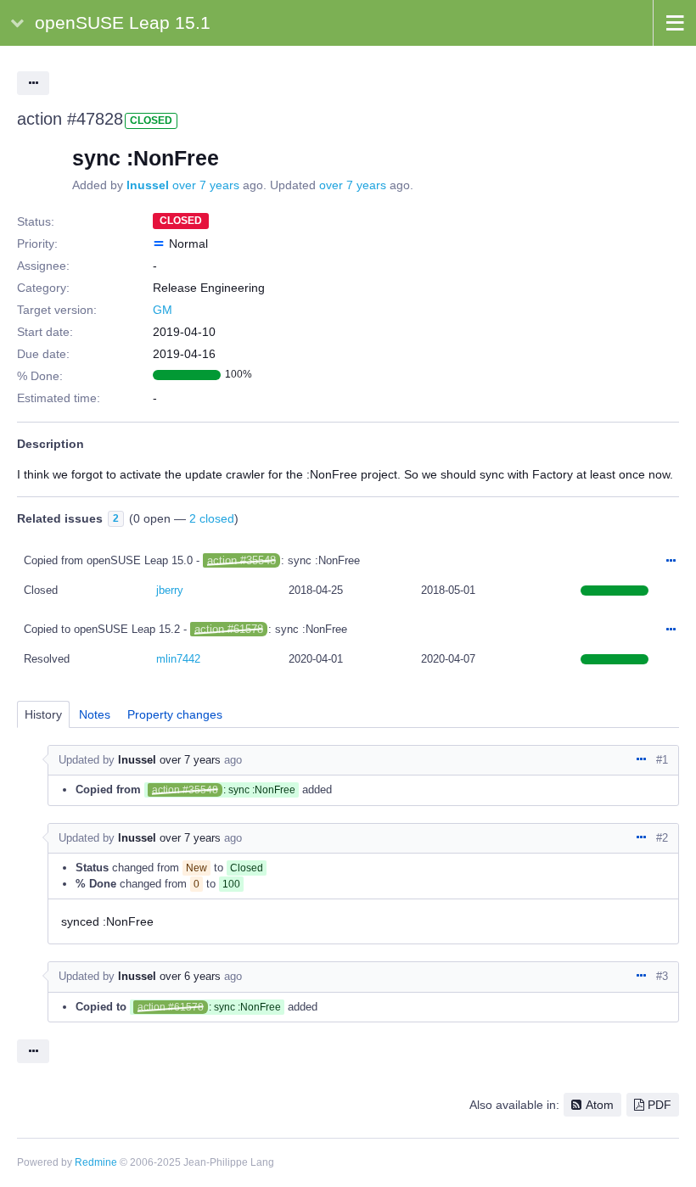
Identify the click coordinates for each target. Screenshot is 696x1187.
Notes (94, 714)
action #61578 (228, 629)
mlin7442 (178, 658)
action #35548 (241, 560)
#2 (662, 837)
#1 (662, 759)
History (43, 714)
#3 (662, 976)
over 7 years (205, 185)
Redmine (96, 1162)
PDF (659, 1104)
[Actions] (670, 561)
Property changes (174, 714)
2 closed (211, 518)
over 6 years (190, 976)
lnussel (147, 185)
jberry (169, 590)
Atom (600, 1104)
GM (162, 309)
